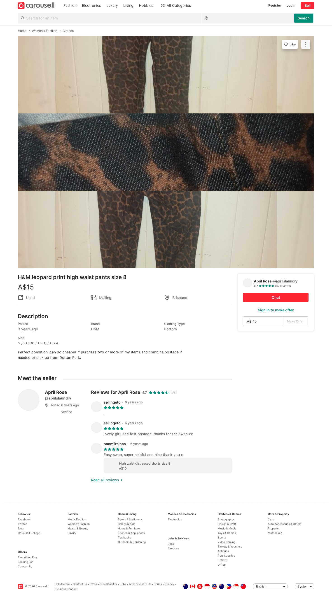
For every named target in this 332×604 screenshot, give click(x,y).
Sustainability (108, 584)
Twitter (22, 524)
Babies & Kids (126, 524)
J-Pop (222, 564)
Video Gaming (226, 542)
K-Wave (222, 560)
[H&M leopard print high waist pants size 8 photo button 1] (166, 74)
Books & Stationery (130, 519)
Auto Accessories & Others (284, 524)
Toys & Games (227, 533)
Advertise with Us (140, 584)
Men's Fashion (77, 519)
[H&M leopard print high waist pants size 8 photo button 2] (166, 152)
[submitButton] (303, 18)
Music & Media (227, 528)
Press (93, 584)
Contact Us (80, 584)
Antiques (223, 551)
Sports (222, 537)
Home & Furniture (129, 528)
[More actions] (305, 44)
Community (25, 566)
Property (273, 528)
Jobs (171, 543)
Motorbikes (275, 533)
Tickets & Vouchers (230, 546)
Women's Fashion (79, 524)
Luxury (72, 533)
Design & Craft (227, 524)
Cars (271, 519)
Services (173, 548)
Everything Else (27, 557)
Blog (20, 528)
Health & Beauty (78, 528)
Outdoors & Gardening (132, 542)
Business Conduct (66, 589)
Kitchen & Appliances (131, 533)
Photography (226, 519)
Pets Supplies (226, 555)
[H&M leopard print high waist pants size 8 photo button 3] (166, 229)
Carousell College (29, 533)
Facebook (24, 519)
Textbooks (124, 537)
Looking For (25, 562)
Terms (158, 584)
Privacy (169, 584)
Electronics (175, 519)
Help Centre (62, 584)
